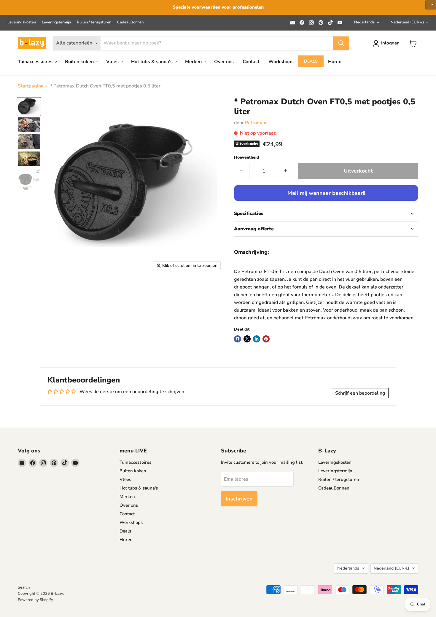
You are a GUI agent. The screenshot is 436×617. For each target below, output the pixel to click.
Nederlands (364, 22)
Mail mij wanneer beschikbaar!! (326, 193)
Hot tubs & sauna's (152, 61)
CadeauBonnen (130, 22)
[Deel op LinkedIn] (256, 338)
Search (24, 587)
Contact (251, 61)
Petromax (255, 122)
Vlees (113, 61)
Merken (194, 61)
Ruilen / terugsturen (94, 22)
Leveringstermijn (56, 22)
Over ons (224, 61)
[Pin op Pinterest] (266, 338)
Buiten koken (80, 61)
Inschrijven (239, 498)
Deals (311, 61)
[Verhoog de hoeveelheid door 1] (285, 171)
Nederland (407, 22)
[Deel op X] (247, 338)
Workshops (281, 61)
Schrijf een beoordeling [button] (360, 393)
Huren (334, 61)
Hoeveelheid (246, 157)
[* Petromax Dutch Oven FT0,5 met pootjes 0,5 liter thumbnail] (29, 107)
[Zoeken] (341, 43)
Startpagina (31, 86)
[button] (430, 4)
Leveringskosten (21, 22)
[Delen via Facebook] (237, 338)
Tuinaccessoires (36, 61)
